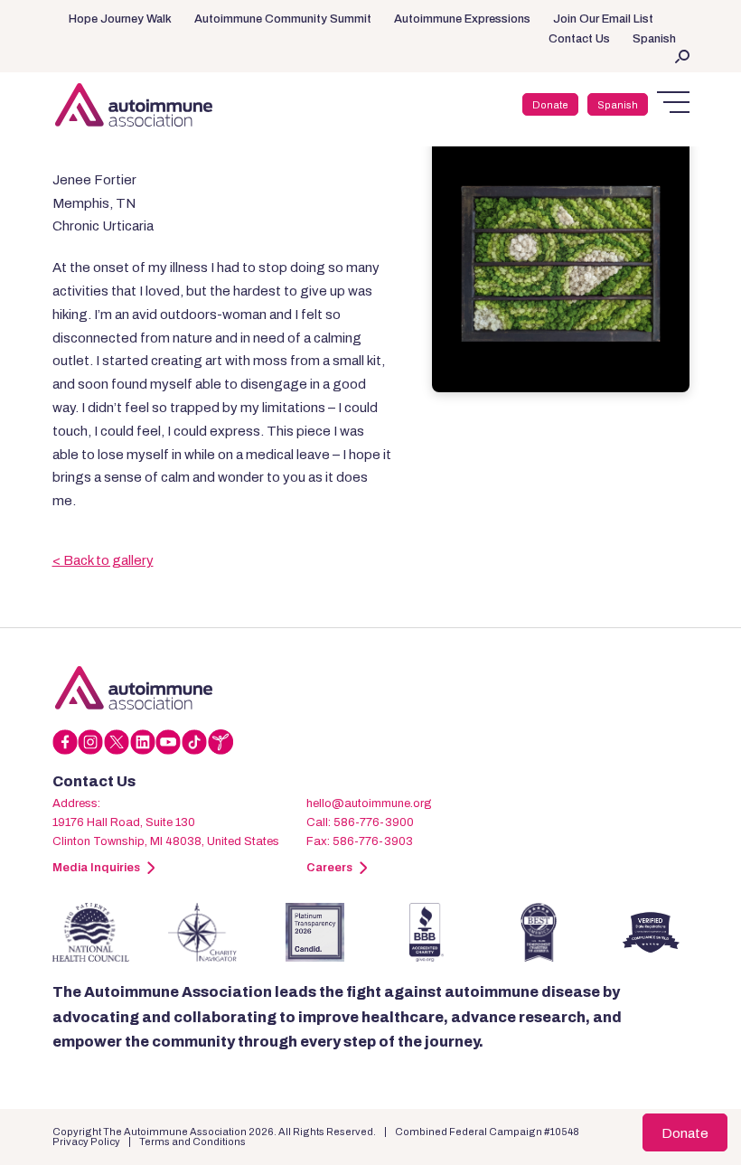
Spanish (654, 39)
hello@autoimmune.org (369, 803)
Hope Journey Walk (120, 19)
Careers (329, 867)
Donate (550, 104)
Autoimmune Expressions (462, 19)
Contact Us (579, 39)
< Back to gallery (103, 560)
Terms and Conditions (192, 1141)
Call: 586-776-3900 (360, 822)
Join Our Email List (603, 19)
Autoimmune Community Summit (282, 19)
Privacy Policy (86, 1141)
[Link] (133, 687)
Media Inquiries (96, 867)
